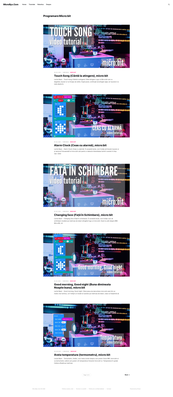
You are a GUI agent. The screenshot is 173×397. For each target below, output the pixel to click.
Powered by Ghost (135, 389)
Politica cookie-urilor (67, 389)
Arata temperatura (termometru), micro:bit (82, 354)
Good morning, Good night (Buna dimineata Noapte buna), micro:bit (82, 286)
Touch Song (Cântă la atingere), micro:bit (81, 75)
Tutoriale (32, 4)
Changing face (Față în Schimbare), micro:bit (83, 214)
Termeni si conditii (81, 389)
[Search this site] (169, 4)
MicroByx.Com (10, 4)
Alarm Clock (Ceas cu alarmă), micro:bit (80, 145)
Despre (48, 4)
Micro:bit (73, 72)
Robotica (40, 4)
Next (126, 375)
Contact (109, 389)
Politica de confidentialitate (96, 389)
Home (24, 4)
